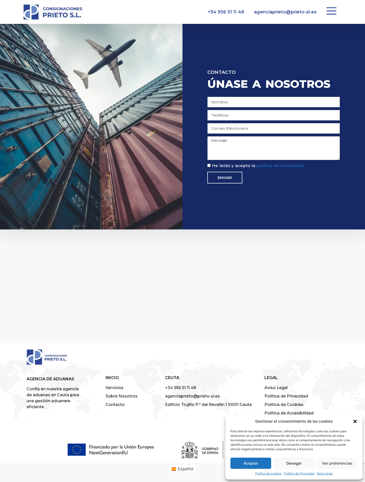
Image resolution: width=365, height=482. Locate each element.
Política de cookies (268, 473)
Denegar (294, 463)
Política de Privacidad (299, 473)
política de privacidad (279, 165)
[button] (355, 421)
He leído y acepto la (257, 165)
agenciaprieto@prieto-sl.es (285, 12)
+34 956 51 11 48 (226, 12)
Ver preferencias (337, 463)
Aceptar (251, 463)
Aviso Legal (325, 473)
